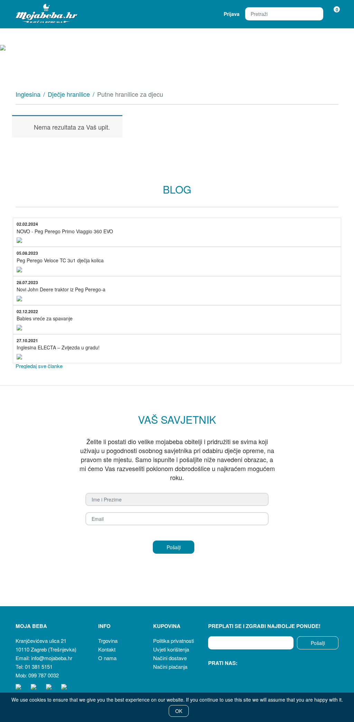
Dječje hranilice (69, 94)
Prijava (232, 13)
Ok (178, 710)
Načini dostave (170, 658)
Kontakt (106, 649)
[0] (332, 14)
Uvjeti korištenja (171, 649)
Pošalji (318, 642)
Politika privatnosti (173, 640)
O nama (107, 658)
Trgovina (108, 640)
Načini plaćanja (170, 666)
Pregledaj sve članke (39, 365)
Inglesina (28, 94)
